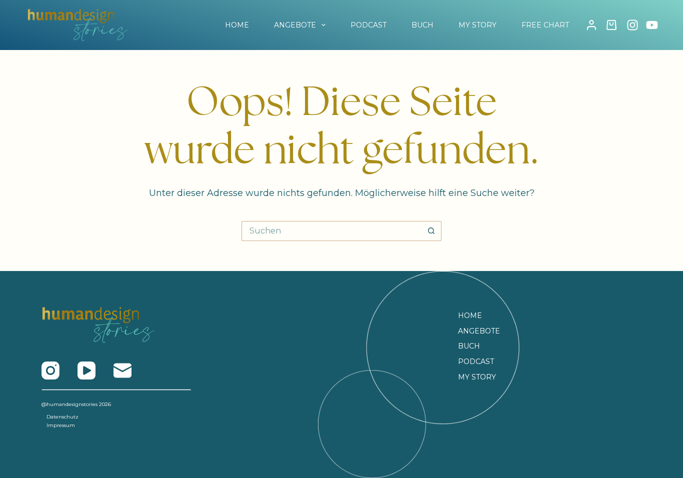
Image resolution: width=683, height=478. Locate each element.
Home (470, 315)
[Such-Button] (432, 231)
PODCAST (368, 25)
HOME (237, 25)
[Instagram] (632, 25)
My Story (477, 377)
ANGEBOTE (295, 25)
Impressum (60, 425)
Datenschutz (62, 417)
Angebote (479, 331)
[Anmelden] (591, 25)
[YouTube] (652, 25)
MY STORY (477, 25)
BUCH (423, 25)
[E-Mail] (123, 371)
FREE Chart (545, 25)
